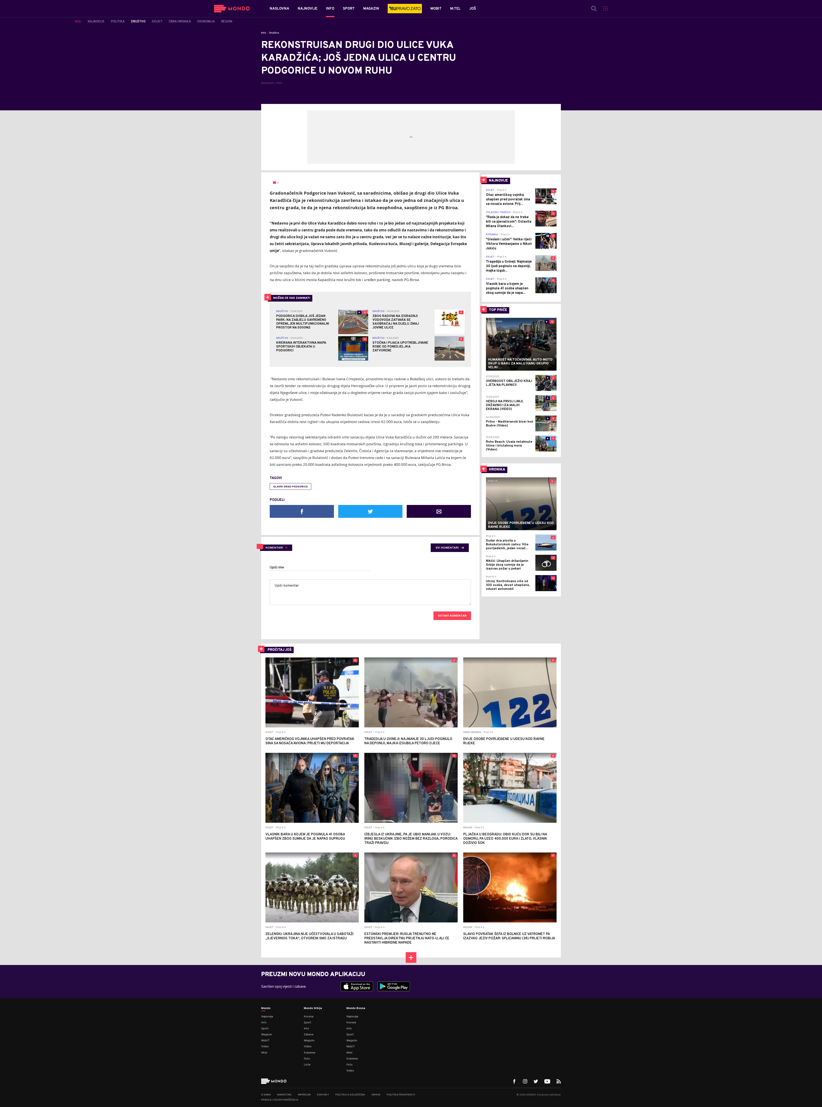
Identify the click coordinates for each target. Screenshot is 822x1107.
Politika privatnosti (401, 1095)
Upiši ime (277, 567)
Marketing (284, 1095)
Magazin (266, 1034)
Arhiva (375, 1095)
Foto (307, 1059)
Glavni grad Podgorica (290, 486)
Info (263, 33)
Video (265, 1046)
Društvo (274, 33)
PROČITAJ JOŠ (280, 650)
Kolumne (309, 1053)
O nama (266, 1095)
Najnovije (267, 1016)
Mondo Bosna (355, 1008)
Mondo (265, 1008)
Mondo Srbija (313, 1008)
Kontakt (323, 1095)
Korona (308, 1016)
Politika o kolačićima (350, 1095)
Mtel (264, 1053)
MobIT (265, 1040)
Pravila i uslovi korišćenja (279, 1100)
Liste (307, 1065)
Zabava (308, 1034)
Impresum (304, 1095)
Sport (265, 1028)
